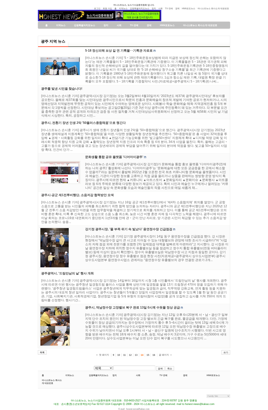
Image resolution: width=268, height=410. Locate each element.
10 (118, 355)
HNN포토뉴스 (213, 375)
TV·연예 (163, 375)
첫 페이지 (104, 354)
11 (124, 355)
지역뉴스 (69, 375)
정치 (114, 375)
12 (130, 355)
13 (136, 355)
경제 (185, 375)
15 (148, 355)
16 (153, 355)
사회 (138, 375)
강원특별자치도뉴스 (98, 375)
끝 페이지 (164, 354)
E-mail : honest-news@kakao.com (134, 409)
